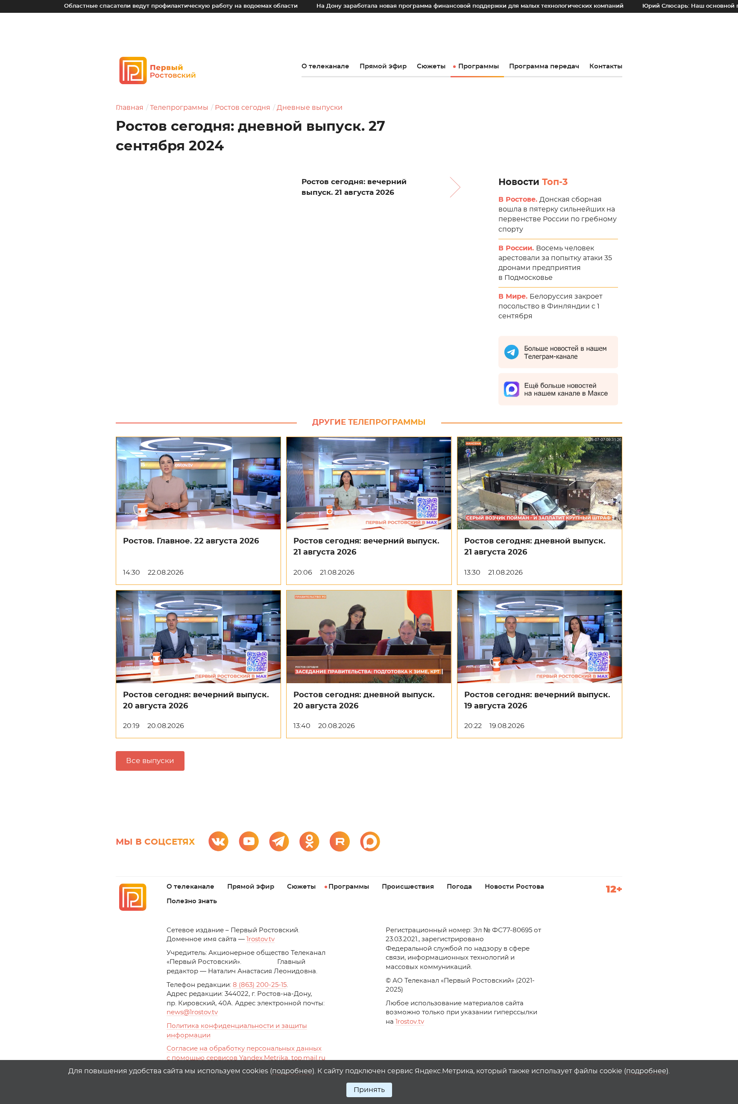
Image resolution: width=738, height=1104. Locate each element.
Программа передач (544, 66)
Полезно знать (192, 901)
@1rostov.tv (192, 1012)
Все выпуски (150, 760)
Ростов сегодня (242, 107)
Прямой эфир (383, 66)
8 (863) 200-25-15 (260, 985)
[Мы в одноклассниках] (309, 841)
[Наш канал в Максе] (370, 841)
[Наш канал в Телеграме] (279, 841)
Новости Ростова (514, 887)
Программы (478, 66)
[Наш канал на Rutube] (340, 841)
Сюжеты (431, 66)
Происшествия (408, 887)
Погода (459, 887)
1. (409, 1022)
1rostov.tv (260, 939)
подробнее (292, 1071)
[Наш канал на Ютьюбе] (249, 841)
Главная (130, 107)
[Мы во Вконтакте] (218, 841)
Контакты (605, 66)
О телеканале (325, 66)
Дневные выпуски (310, 107)
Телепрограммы (179, 107)
